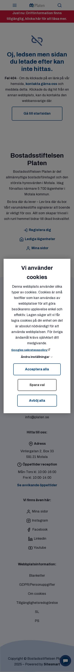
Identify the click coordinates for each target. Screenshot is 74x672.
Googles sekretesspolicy (29, 349)
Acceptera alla (37, 369)
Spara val (37, 385)
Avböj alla (37, 400)
